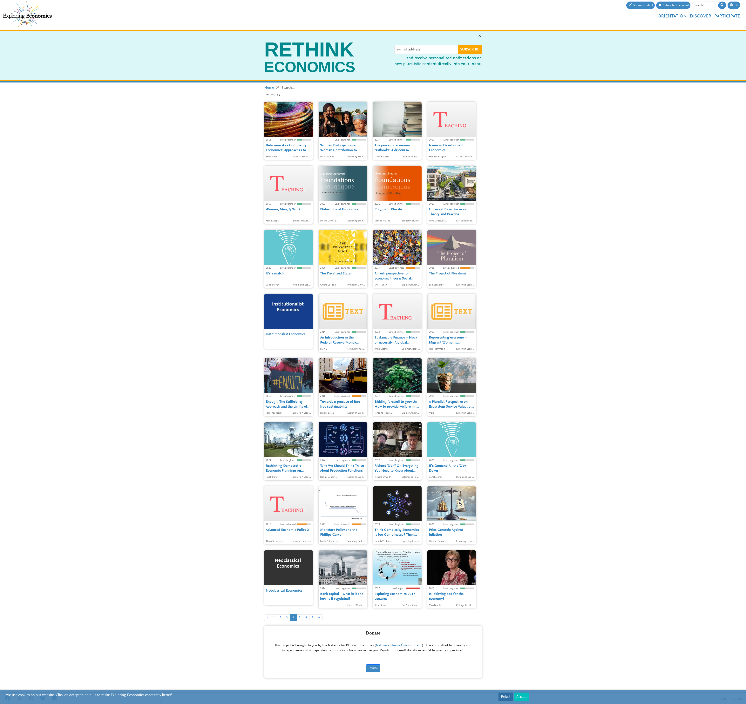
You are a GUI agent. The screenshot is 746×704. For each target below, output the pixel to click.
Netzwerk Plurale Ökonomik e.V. (399, 645)
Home (269, 88)
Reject (505, 697)
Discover (700, 16)
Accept (521, 697)
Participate (727, 16)
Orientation (672, 16)
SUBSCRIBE (469, 49)
